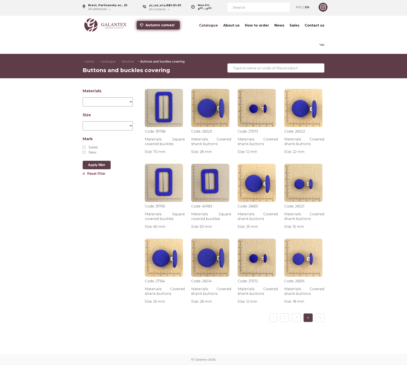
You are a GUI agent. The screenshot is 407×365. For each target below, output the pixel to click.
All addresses (97, 9)
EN (307, 7)
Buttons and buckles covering (162, 61)
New (92, 152)
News (279, 25)
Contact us (314, 25)
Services (128, 61)
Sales (294, 25)
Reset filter (96, 173)
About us (231, 25)
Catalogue (208, 25)
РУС (299, 7)
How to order (257, 25)
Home (89, 61)
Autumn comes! (159, 25)
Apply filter (96, 165)
